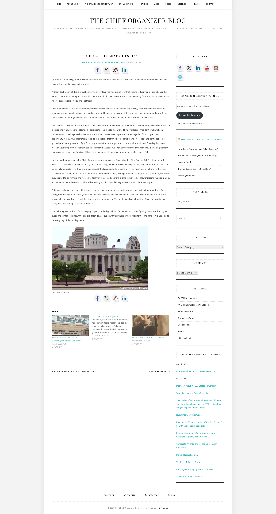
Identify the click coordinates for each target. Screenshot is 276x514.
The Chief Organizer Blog (138, 20)
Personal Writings (113, 62)
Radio (197, 4)
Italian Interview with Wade (189, 414)
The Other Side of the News (189, 476)
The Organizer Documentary (99, 4)
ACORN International (187, 298)
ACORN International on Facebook (194, 304)
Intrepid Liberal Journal (187, 454)
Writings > (183, 4)
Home (58, 4)
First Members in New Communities (73, 371)
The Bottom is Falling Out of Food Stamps (198, 155)
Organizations (126, 4)
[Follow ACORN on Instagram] (216, 68)
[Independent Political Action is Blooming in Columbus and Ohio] (70, 325)
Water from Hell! (159, 371)
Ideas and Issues (91, 62)
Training (143, 4)
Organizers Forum (186, 318)
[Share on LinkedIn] (124, 70)
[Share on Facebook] (97, 70)
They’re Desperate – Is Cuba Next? (194, 168)
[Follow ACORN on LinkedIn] (198, 68)
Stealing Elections (186, 175)
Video (156, 4)
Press (168, 4)
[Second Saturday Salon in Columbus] (150, 325)
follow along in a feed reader (202, 139)
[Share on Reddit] (115, 70)
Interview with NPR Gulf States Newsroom (196, 371)
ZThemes (163, 508)
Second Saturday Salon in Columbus (149, 337)
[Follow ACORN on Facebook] (180, 68)
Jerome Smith (184, 162)
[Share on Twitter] (106, 70)
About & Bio (73, 4)
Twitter (181, 331)
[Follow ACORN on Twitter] (189, 68)
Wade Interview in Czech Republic (192, 393)
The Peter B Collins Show (188, 462)
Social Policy (184, 324)
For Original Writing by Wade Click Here (194, 469)
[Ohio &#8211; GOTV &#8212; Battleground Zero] (112, 327)
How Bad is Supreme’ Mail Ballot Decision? (198, 149)
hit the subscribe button (189, 115)
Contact (210, 4)
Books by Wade (185, 311)
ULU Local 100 (184, 338)
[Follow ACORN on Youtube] (207, 68)
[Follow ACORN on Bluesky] (180, 77)
